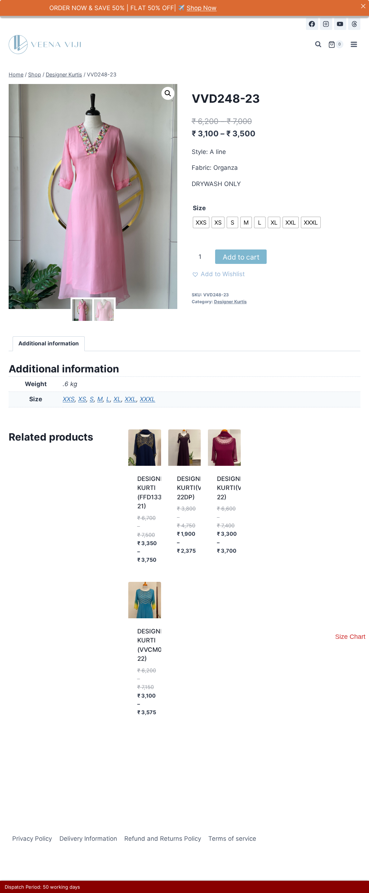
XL (117, 399)
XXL (130, 399)
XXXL (147, 399)
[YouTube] (340, 24)
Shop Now (182, 8)
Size (199, 208)
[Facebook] (312, 24)
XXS (69, 399)
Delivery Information (88, 838)
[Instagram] (326, 24)
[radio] (201, 222)
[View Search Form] (318, 44)
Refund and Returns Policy (162, 838)
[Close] (363, 6)
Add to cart (241, 257)
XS (82, 399)
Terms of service (232, 838)
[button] (167, 93)
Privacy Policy (32, 838)
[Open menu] (353, 44)
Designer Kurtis (230, 301)
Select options (149, 567)
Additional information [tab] (48, 343)
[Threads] (354, 24)
